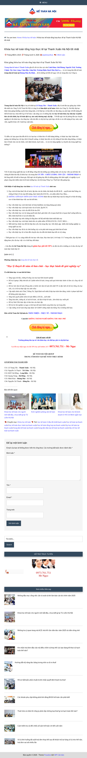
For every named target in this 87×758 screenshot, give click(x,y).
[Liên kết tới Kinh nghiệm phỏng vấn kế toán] (43, 395)
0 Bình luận (60, 55)
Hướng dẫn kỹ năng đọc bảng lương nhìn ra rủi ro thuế (35, 662)
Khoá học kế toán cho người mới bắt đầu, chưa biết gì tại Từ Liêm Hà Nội (16, 415)
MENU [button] (44, 3)
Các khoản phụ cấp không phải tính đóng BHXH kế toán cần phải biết (44, 697)
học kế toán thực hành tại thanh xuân (23, 425)
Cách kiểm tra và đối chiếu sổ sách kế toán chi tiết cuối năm (40, 726)
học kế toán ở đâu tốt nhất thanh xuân (52, 422)
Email (9, 497)
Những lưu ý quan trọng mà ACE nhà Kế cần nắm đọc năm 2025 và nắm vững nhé (49, 630)
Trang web (10, 510)
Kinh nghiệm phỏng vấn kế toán (43, 412)
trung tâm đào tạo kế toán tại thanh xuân (53, 428)
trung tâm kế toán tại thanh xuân (26, 428)
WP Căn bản (59, 755)
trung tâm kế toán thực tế (29, 260)
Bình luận (10, 453)
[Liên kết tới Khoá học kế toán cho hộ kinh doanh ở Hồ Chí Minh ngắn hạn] (70, 395)
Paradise (47, 755)
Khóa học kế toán (24, 422)
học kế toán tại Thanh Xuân (40, 186)
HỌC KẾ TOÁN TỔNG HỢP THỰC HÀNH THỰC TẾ (43, 11)
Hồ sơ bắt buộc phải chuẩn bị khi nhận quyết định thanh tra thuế (42, 680)
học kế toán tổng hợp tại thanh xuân (51, 425)
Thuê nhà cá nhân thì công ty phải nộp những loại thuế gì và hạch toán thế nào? (47, 711)
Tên (8, 485)
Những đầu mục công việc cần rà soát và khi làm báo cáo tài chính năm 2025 (46, 596)
